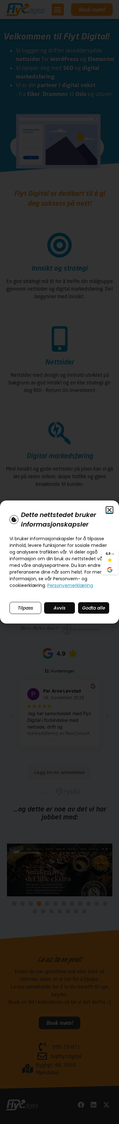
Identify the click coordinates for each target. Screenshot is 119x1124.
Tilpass (25, 608)
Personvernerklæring (70, 585)
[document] (59, 562)
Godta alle (93, 608)
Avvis (59, 608)
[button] (109, 510)
